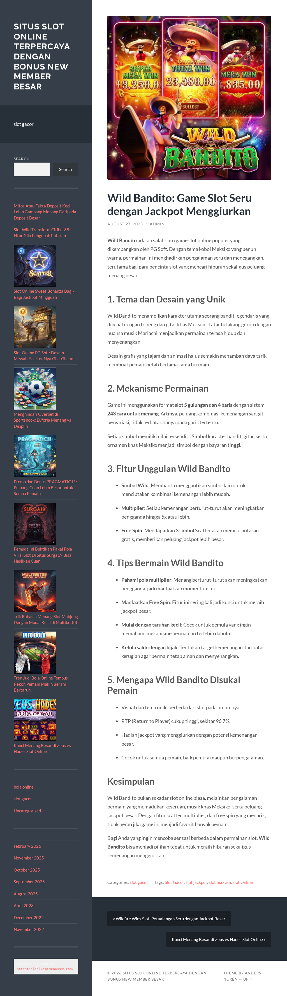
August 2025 (26, 893)
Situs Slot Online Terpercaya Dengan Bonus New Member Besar (42, 56)
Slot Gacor (174, 882)
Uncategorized (27, 810)
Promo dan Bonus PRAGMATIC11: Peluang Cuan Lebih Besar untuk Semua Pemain (45, 487)
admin (157, 224)
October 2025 (27, 869)
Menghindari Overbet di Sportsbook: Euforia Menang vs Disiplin (42, 420)
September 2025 (29, 881)
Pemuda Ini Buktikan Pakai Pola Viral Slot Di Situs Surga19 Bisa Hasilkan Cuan (43, 554)
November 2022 (29, 929)
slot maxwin (220, 882)
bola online (24, 786)
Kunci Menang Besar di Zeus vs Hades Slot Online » (219, 939)
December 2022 (29, 917)
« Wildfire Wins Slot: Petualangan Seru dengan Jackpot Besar (169, 918)
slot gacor (24, 124)
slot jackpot (196, 882)
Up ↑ (248, 979)
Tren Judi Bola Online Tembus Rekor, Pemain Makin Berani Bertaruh (41, 683)
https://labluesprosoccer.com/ (45, 969)
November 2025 (29, 857)
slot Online (243, 882)
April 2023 (24, 905)
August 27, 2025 (125, 224)
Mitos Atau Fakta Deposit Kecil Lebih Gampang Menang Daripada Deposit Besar (45, 211)
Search (22, 159)
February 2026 (27, 846)
